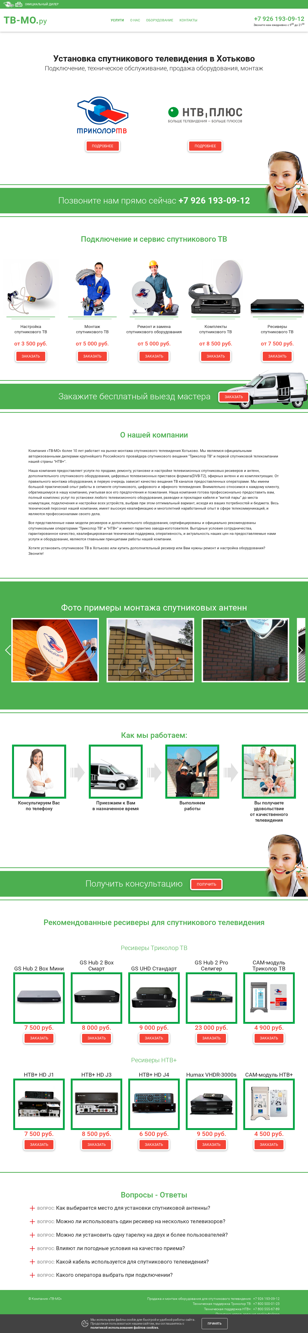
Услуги (117, 20)
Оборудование (159, 20)
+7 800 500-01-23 (266, 1304)
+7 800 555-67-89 (266, 1309)
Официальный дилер (42, 4)
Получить (206, 884)
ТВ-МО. (25, 20)
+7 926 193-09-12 (266, 1299)
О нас (135, 20)
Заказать (31, 356)
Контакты (188, 20)
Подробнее (102, 146)
